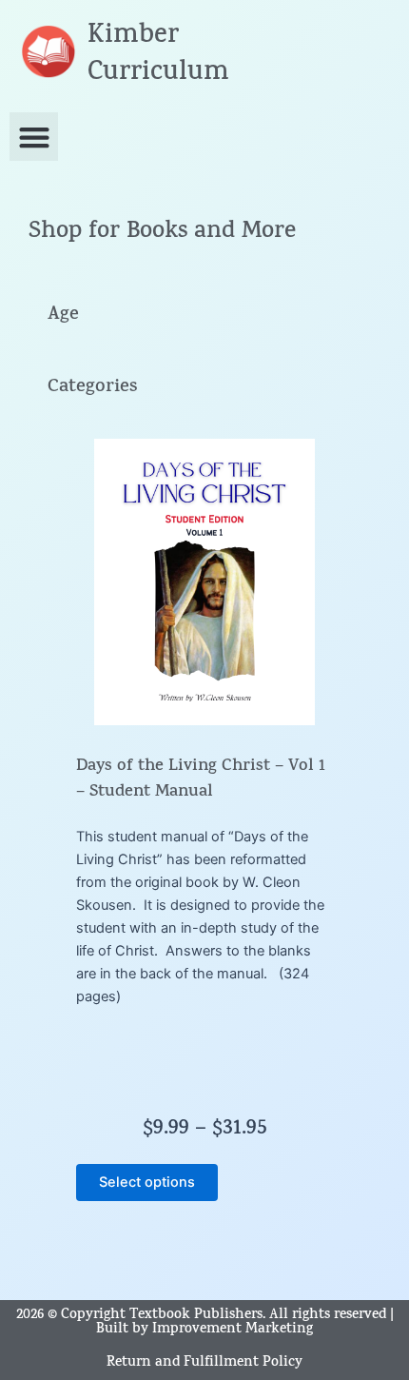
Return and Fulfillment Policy (204, 1363)
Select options (147, 1182)
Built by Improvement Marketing (204, 1330)
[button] (34, 136)
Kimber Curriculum (158, 55)
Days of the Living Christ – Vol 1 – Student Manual (200, 780)
